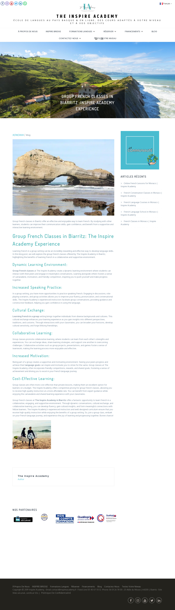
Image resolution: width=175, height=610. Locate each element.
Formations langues (80, 31)
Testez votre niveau (105, 38)
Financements (132, 31)
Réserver (108, 31)
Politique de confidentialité (56, 592)
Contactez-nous (68, 38)
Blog (154, 31)
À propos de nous (28, 31)
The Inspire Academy (87, 16)
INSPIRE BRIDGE (53, 31)
